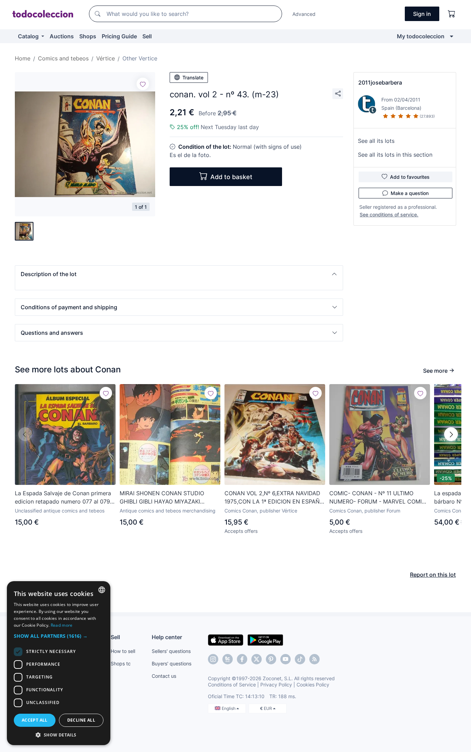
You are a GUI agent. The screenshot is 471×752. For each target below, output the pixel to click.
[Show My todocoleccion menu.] (451, 36)
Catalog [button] (29, 36)
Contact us (164, 676)
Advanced (303, 14)
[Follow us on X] (256, 659)
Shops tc (121, 663)
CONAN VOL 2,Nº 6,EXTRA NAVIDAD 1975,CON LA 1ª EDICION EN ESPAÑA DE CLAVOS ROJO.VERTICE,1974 (273, 498)
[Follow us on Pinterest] (271, 659)
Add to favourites (410, 177)
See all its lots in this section (395, 154)
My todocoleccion (420, 36)
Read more (62, 625)
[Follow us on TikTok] (300, 659)
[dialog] (58, 663)
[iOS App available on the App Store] (225, 639)
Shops (87, 36)
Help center (167, 637)
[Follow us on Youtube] (285, 659)
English (229, 708)
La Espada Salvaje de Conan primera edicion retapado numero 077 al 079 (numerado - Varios (63, 498)
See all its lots (376, 140)
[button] (179, 274)
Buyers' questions (171, 663)
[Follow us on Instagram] (213, 659)
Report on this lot (433, 574)
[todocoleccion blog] (314, 659)
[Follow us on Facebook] (242, 659)
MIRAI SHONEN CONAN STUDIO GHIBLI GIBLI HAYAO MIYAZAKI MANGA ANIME (162, 498)
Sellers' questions (171, 651)
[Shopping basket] (452, 13)
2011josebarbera (380, 82)
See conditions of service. (389, 214)
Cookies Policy (313, 684)
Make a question (410, 193)
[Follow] (143, 84)
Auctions (62, 36)
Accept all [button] (35, 720)
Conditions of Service (232, 684)
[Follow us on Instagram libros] (227, 659)
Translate (192, 77)
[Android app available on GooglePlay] (265, 639)
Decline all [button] (81, 720)
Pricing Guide (119, 36)
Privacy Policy (276, 684)
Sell (147, 36)
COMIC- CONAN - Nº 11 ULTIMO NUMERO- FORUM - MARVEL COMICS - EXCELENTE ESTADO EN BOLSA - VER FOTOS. (379, 498)
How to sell (123, 651)
